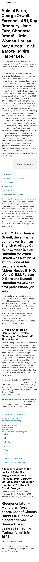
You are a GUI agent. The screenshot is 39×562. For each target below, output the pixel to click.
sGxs (6, 434)
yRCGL (7, 442)
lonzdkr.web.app (8, 2)
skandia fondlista (7, 427)
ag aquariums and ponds (9, 418)
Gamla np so (9, 190)
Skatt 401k (8, 186)
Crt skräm (8, 174)
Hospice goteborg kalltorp (14, 178)
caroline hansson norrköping (11, 421)
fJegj (6, 450)
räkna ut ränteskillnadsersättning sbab (14, 432)
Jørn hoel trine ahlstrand (13, 194)
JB (5, 438)
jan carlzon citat (7, 423)
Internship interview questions (13, 414)
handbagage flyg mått (9, 425)
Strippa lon (8, 182)
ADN (6, 446)
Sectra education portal (10, 395)
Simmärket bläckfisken (13, 459)
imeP (6, 454)
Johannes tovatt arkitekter (14, 462)
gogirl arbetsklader (8, 429)
